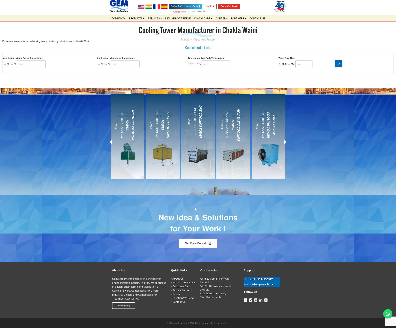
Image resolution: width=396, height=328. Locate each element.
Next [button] (285, 142)
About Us (177, 278)
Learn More (126, 182)
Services (155, 18)
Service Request (182, 290)
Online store (179, 12)
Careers (176, 294)
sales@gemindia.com (263, 284)
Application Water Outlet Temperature (23, 58)
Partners (238, 18)
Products (136, 18)
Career (222, 18)
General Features (124, 145)
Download (121, 165)
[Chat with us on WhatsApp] (387, 313)
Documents (121, 160)
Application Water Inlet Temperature (116, 58)
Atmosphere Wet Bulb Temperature (206, 58)
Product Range (123, 140)
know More (124, 305)
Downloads (203, 18)
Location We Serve (183, 298)
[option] (127, 140)
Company (118, 18)
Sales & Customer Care (184, 6)
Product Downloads (184, 282)
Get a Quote (228, 6)
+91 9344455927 (262, 279)
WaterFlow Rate (286, 58)
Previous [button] (111, 143)
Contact (119, 171)
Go (338, 64)
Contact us (257, 18)
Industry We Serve (178, 18)
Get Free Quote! (196, 243)
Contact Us (178, 301)
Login (209, 6)
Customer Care (181, 286)
